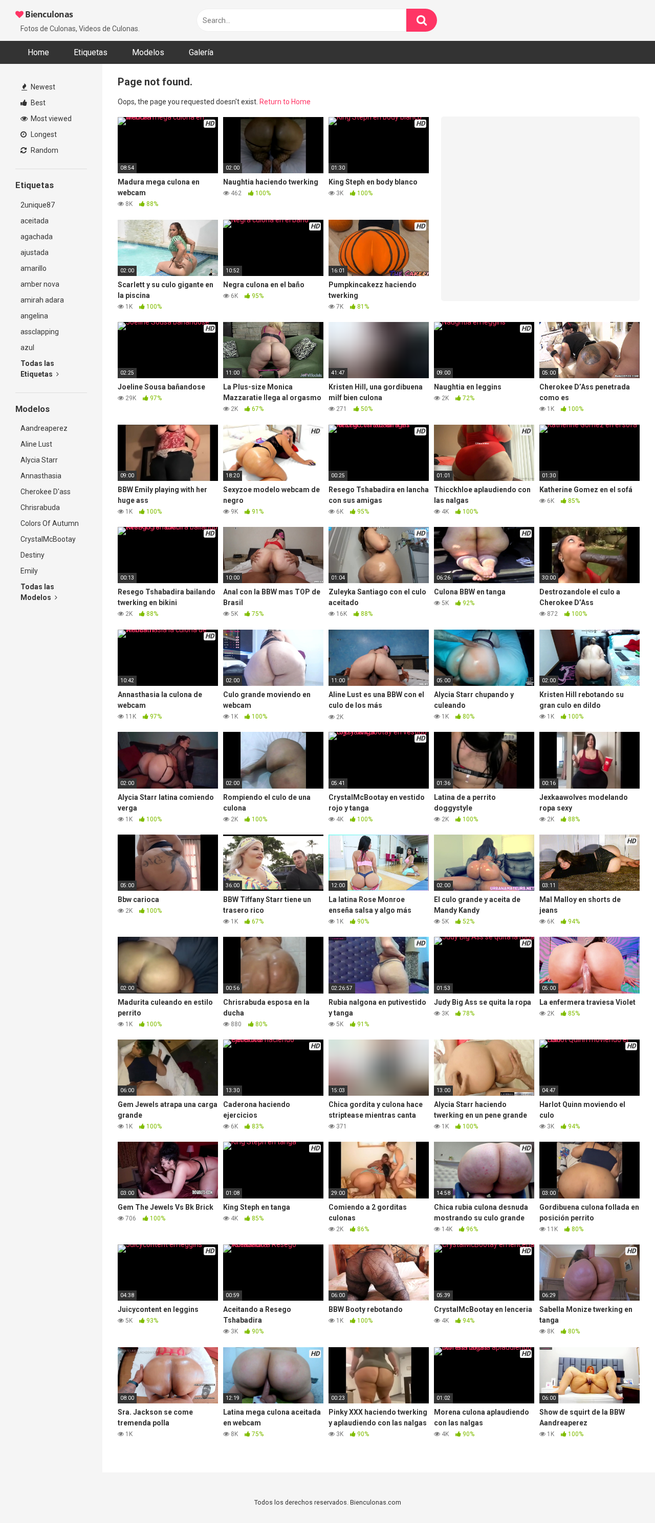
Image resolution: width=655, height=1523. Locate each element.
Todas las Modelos (37, 592)
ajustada (34, 252)
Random (43, 150)
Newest (42, 87)
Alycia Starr (39, 460)
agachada (36, 237)
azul (27, 347)
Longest (43, 134)
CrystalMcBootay (48, 539)
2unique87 (37, 205)
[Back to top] (621, 1492)
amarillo (33, 268)
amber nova (39, 284)
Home (38, 52)
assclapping (39, 332)
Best (37, 103)
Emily (29, 571)
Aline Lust (36, 444)
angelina (34, 316)
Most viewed (50, 118)
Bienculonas (48, 14)
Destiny (32, 555)
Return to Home (285, 102)
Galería (201, 52)
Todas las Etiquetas (37, 368)
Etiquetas (90, 52)
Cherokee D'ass (45, 492)
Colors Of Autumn (49, 523)
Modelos (148, 52)
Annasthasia (40, 476)
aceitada (34, 221)
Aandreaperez (44, 428)
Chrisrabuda (40, 507)
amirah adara (42, 300)
